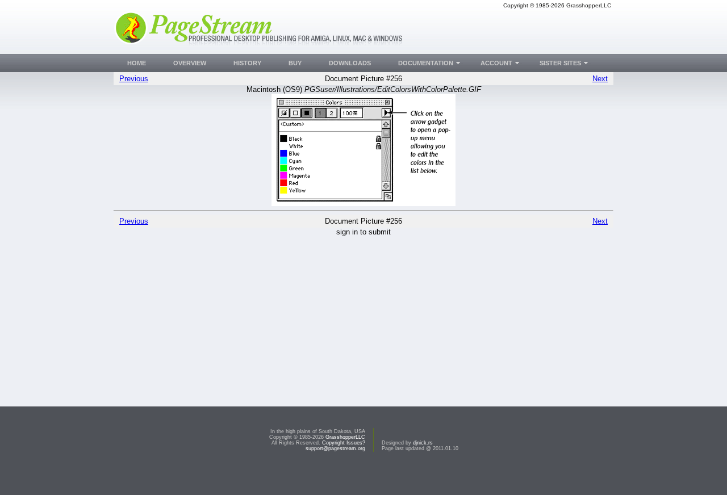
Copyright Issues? (343, 443)
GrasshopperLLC (345, 437)
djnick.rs (423, 443)
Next (600, 78)
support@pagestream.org (335, 448)
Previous (133, 78)
